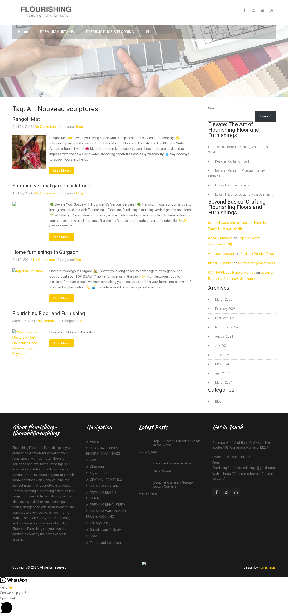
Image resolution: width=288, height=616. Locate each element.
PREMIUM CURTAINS (57, 32)
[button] (144, 606)
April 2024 (222, 373)
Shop (150, 32)
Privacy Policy (100, 523)
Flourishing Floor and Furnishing (48, 313)
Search (213, 108)
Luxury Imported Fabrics (232, 185)
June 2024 (222, 355)
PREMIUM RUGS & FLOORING (110, 32)
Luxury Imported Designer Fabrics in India (244, 194)
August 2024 (224, 336)
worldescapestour (221, 254)
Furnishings (267, 567)
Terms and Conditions (106, 543)
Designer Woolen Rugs (257, 254)
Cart (93, 460)
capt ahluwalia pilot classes (228, 223)
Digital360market (220, 263)
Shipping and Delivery (105, 530)
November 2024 (226, 327)
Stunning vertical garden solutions (51, 185)
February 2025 (225, 318)
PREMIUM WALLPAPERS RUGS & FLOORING (106, 514)
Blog (79, 127)
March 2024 (223, 382)
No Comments (46, 127)
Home (23, 32)
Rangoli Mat (26, 119)
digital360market (220, 238)
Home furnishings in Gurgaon (45, 252)
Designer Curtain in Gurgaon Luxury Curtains (174, 484)
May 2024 (222, 364)
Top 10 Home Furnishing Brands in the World (177, 443)
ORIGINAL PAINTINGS (106, 480)
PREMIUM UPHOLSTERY (107, 505)
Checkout (97, 467)
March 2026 (223, 299)
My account (98, 473)
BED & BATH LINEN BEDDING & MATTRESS (103, 451)
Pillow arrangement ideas (256, 263)
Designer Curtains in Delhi (233, 161)
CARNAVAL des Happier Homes (231, 273)
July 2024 (222, 345)
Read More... (62, 170)
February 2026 (225, 309)
